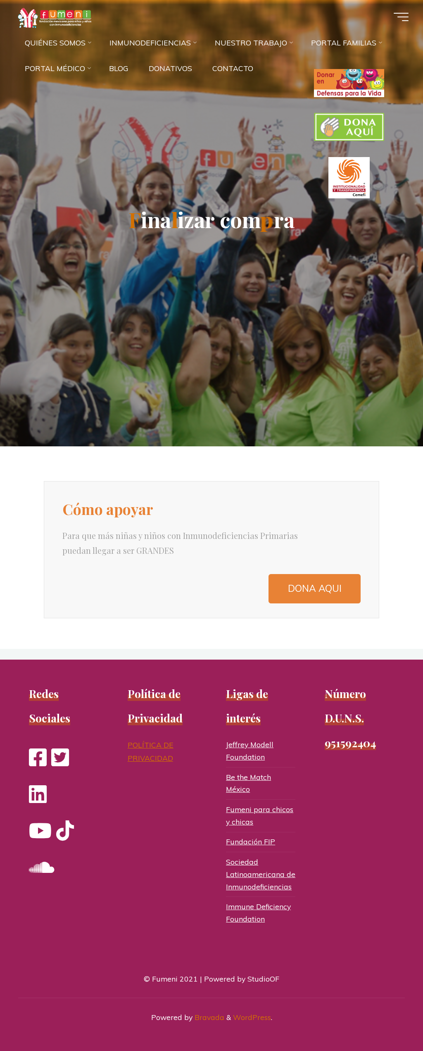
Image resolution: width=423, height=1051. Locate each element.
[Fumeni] (56, 17)
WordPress (252, 1017)
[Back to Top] (391, 1019)
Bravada (208, 1017)
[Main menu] (401, 17)
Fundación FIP (250, 841)
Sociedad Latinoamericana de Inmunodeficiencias (260, 874)
